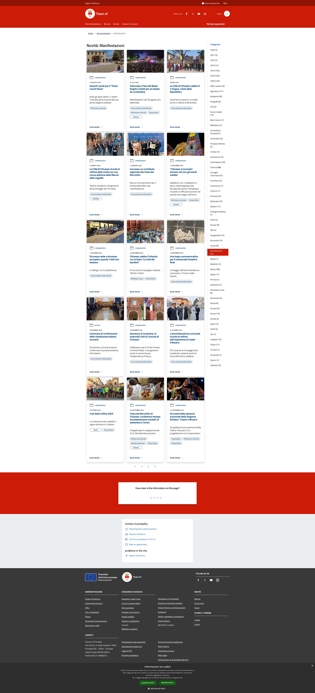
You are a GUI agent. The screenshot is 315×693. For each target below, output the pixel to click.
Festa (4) (213, 219)
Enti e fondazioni (92, 612)
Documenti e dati (92, 625)
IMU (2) (213, 230)
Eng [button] (225, 3)
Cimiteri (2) (215, 151)
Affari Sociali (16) (217, 86)
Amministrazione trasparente (170, 642)
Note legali (162, 655)
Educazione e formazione (168, 598)
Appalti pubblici (128, 616)
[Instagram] (204, 13)
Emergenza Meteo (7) (217, 213)
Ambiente (162, 612)
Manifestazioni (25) (216, 252)
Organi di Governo (92, 598)
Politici (88, 616)
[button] (157, 688)
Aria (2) (213, 106)
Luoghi (197, 620)
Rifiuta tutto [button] (167, 683)
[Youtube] (197, 13)
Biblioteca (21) (216, 125)
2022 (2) (213, 60)
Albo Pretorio (163, 646)
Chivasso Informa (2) (217, 145)
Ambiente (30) (216, 96)
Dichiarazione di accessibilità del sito (173, 659)
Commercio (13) (216, 156)
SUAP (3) (214, 329)
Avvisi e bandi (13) (216, 113)
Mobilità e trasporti (130, 629)
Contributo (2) (216, 180)
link (181, 678)
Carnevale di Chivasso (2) (215, 132)
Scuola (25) (215, 308)
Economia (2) (215, 196)
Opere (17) (214, 274)
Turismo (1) (215, 349)
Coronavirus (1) (216, 185)
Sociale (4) (214, 318)
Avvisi (196, 607)
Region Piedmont (92, 3)
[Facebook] (185, 13)
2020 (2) (213, 49)
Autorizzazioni (164, 621)
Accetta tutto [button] (148, 683)
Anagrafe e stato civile (131, 598)
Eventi (197, 624)
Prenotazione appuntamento (133, 642)
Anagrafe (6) (215, 101)
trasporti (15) (215, 339)
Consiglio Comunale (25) (216, 174)
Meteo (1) (214, 258)
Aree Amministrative (94, 603)
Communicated (100, 77)
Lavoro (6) (214, 245)
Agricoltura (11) (216, 91)
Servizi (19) (215, 313)
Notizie (197, 598)
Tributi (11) (214, 344)
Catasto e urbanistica (130, 621)
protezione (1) (216, 284)
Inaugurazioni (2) (217, 235)
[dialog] (157, 678)
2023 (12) (214, 65)
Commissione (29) (217, 162)
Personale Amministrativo (96, 621)
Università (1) (215, 354)
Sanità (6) (214, 303)
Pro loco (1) (215, 279)
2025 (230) (215, 75)
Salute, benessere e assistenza (171, 616)
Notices (97, 325)
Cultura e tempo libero (131, 603)
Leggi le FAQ (127, 650)
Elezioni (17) (215, 206)
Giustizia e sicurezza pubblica (170, 603)
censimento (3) (216, 138)
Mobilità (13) (215, 264)
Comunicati (199, 603)
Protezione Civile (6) (217, 291)
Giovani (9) (214, 224)
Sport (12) (214, 323)
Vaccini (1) (214, 360)
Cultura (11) (215, 190)
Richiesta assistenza (130, 655)
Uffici (87, 607)
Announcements (103, 33)
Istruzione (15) (216, 240)
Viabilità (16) (215, 365)
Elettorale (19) (216, 201)
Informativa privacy (166, 650)
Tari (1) (213, 334)
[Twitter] (191, 13)
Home (90, 33)
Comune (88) (215, 167)
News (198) (215, 269)
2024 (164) (215, 70)
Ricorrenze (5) (216, 298)
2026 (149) (215, 80)
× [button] (312, 666)
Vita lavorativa (128, 607)
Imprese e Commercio (131, 612)
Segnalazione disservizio (132, 646)
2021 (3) (213, 55)
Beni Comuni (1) (217, 120)
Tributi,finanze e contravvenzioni (171, 607)
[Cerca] (227, 14)
